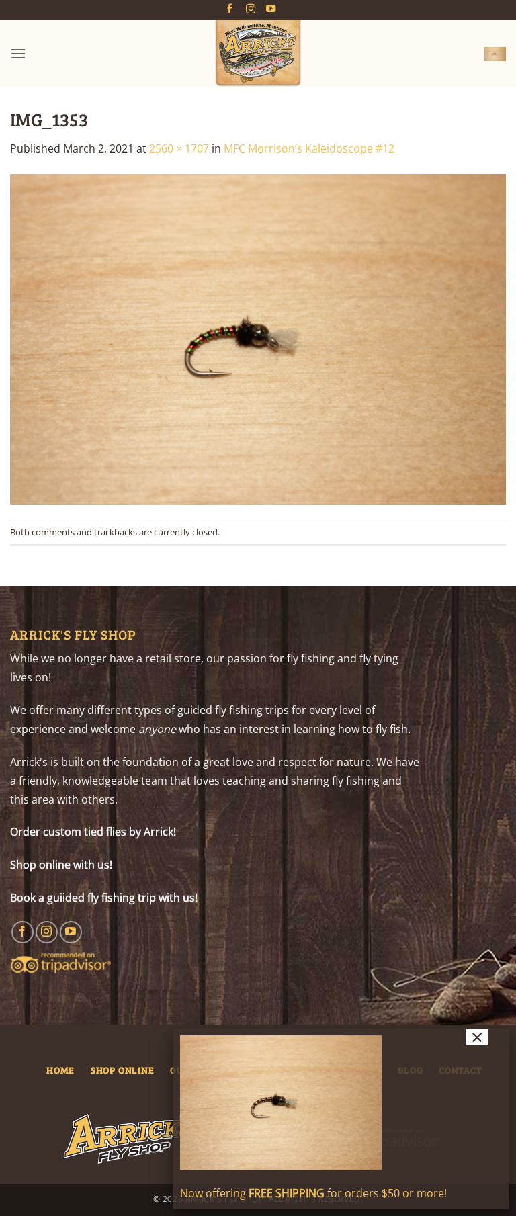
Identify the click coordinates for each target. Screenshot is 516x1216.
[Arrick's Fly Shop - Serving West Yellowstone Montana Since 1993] (258, 53)
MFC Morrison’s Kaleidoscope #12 (309, 148)
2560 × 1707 (179, 148)
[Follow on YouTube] (270, 9)
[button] (18, 53)
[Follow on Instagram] (250, 9)
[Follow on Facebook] (229, 9)
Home (60, 1069)
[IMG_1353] (258, 338)
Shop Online (123, 1069)
